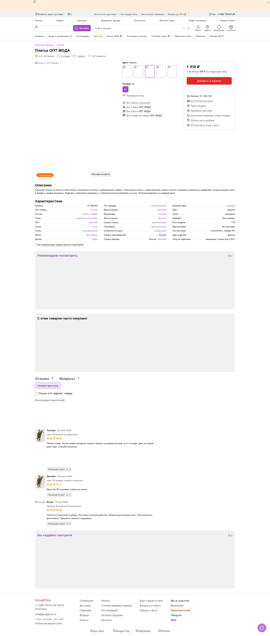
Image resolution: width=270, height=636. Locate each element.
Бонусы (84, 620)
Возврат (84, 615)
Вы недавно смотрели (54, 535)
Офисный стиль (183, 36)
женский (93, 222)
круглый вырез (158, 226)
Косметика (139, 20)
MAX (173, 620)
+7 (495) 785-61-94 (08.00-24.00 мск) (50, 607)
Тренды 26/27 (217, 36)
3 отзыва (65, 56)
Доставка (85, 605)
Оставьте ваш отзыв (48, 385)
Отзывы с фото (148, 610)
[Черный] (127, 71)
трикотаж (81, 218)
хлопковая (92, 218)
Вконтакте (177, 605)
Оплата (105, 600)
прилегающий (159, 222)
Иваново (162, 239)
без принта (92, 234)
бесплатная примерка (152, 14)
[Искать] (184, 28)
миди (95, 239)
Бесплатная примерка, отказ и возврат (210, 115)
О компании (86, 600)
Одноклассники (180, 610)
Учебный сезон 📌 (160, 36)
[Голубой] (172, 71)
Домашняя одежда (110, 20)
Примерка (85, 610)
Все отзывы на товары (144, 115)
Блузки (60, 20)
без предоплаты (129, 14)
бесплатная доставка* (105, 14)
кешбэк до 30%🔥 (177, 14)
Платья (38, 20)
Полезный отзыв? (59, 469)
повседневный (90, 230)
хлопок (85, 213)
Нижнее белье (227, 20)
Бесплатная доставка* (202, 100)
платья (94, 209)
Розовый (230, 205)
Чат (214, 14)
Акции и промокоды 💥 (60, 36)
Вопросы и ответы (150, 605)
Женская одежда (44, 45)
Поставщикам (109, 610)
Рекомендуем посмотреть (57, 255)
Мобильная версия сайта (48, 623)
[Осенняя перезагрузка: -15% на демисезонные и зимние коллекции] (135, 5)
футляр (162, 218)
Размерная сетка (135, 95)
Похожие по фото (101, 174)
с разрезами (160, 230)
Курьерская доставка (201, 110)
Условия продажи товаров (116, 605)
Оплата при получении (202, 120)
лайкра (94, 213)
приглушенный (158, 205)
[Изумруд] (138, 71)
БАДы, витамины (197, 20)
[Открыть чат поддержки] (262, 627)
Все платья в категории (138, 102)
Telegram (176, 615)
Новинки (39, 36)
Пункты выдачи (198, 105)
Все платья (139, 111)
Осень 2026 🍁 (114, 36)
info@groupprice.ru (45, 614)
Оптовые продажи (111, 615)
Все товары (139, 106)
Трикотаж (200, 36)
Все (230, 255)
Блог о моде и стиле (151, 600)
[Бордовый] (161, 71)
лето (95, 226)
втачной (162, 213)
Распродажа (82, 36)
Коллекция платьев (137, 36)
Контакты (106, 620)
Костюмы (82, 20)
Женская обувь (167, 20)
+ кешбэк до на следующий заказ (207, 71)
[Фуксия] (150, 71)
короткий (161, 209)
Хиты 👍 (98, 36)
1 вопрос (80, 56)
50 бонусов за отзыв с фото (205, 125)
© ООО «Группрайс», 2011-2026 (49, 619)
